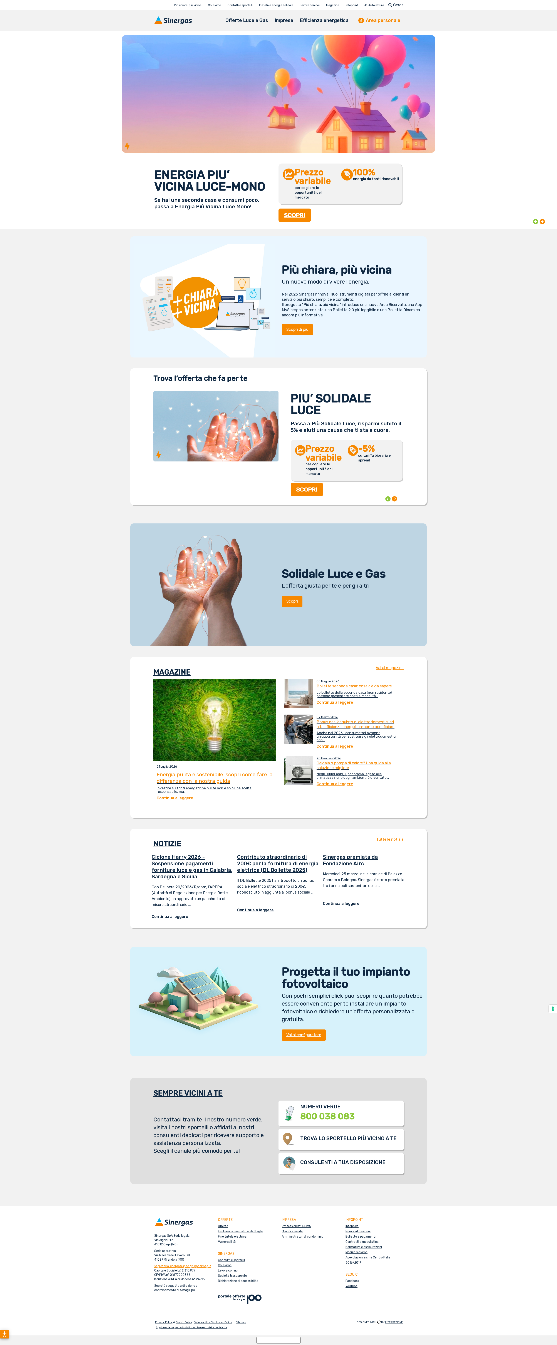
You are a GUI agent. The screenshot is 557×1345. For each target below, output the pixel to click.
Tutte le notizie (390, 839)
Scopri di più (297, 329)
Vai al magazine (390, 667)
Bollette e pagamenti (361, 1236)
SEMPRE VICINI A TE (188, 1093)
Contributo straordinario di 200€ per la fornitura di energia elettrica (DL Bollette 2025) (278, 863)
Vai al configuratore (303, 1035)
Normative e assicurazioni (364, 1247)
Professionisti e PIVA (296, 1226)
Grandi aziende (292, 1231)
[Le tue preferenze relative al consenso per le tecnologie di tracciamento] (553, 1009)
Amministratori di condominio (302, 1236)
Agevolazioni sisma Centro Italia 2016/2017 (368, 1260)
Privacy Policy (164, 1322)
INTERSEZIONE (394, 1322)
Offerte (223, 1226)
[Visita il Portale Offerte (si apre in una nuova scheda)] (240, 1299)
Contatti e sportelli (231, 1260)
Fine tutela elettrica (232, 1236)
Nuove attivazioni (358, 1231)
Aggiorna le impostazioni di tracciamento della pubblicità (191, 1327)
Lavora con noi (228, 1270)
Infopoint (352, 1226)
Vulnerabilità (227, 1242)
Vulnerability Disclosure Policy (213, 1322)
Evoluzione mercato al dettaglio (240, 1231)
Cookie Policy (184, 1322)
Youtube (351, 1286)
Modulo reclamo (356, 1252)
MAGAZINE (172, 672)
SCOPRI (294, 210)
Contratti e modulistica (362, 1242)
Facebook (352, 1281)
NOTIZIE (167, 843)
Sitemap (241, 1322)
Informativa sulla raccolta (278, 1340)
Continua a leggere (173, 916)
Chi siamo (225, 1265)
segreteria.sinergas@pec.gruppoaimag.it (182, 1266)
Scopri (292, 601)
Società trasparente (232, 1276)
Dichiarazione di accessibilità (238, 1281)
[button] (4, 1334)
